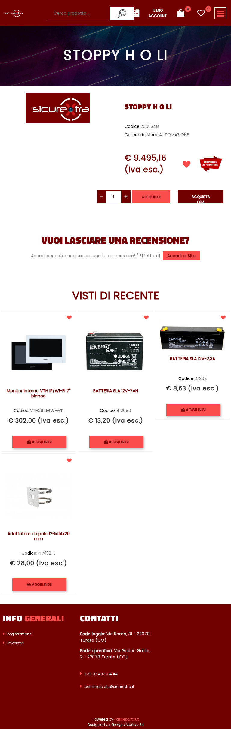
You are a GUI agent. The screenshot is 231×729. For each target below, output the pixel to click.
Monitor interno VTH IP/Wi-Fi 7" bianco (39, 393)
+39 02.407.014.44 (101, 673)
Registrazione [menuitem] (19, 634)
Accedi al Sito (181, 256)
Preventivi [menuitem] (14, 643)
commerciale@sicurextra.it (109, 686)
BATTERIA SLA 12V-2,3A (192, 359)
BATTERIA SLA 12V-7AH (115, 391)
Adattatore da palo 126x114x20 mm (39, 536)
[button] (58, 108)
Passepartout (126, 719)
